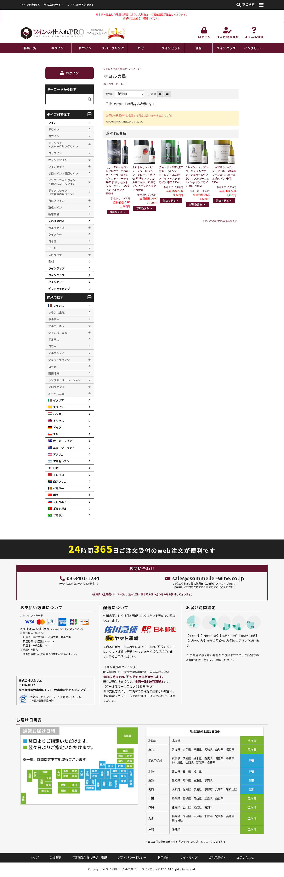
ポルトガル (60, 509)
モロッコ (58, 475)
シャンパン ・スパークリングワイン (63, 144)
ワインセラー (56, 282)
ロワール (53, 346)
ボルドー (53, 319)
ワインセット (171, 48)
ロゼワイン (55, 153)
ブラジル (58, 515)
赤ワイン (57, 48)
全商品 (106, 69)
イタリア (58, 400)
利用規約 (163, 857)
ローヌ (52, 366)
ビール (52, 248)
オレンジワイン (57, 160)
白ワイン (85, 48)
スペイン (136, 69)
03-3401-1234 (83, 578)
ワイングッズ (226, 48)
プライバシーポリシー (132, 857)
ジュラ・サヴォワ (59, 360)
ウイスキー (55, 234)
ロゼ (141, 48)
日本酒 (52, 241)
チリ (56, 434)
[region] (142, 48)
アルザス (53, 339)
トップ (34, 857)
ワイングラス (56, 275)
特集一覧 (30, 48)
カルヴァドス (56, 228)
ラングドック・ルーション (64, 380)
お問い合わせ (245, 857)
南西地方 (53, 373)
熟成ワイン (55, 207)
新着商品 (53, 214)
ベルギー (58, 488)
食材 (51, 261)
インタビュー (253, 48)
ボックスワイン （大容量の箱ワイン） (61, 192)
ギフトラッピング (59, 289)
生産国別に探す (120, 69)
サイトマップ (188, 857)
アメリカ (58, 454)
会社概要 (55, 857)
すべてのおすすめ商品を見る (221, 221)
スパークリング (113, 48)
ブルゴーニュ (56, 326)
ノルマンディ (56, 353)
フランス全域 (56, 312)
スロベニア (60, 502)
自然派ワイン (56, 201)
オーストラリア (62, 441)
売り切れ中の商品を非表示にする (132, 104)
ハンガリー (60, 414)
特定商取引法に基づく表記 (89, 857)
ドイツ (57, 427)
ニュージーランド (64, 448)
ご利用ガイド (217, 857)
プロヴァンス (56, 387)
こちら (134, 18)
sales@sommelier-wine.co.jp (208, 578)
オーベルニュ (56, 393)
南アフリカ (60, 481)
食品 (199, 48)
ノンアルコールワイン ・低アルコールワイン (61, 182)
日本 (56, 468)
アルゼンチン (61, 461)
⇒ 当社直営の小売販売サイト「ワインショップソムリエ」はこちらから (185, 841)
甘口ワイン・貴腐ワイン (63, 173)
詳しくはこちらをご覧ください (64, 629)
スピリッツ (55, 255)
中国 (56, 495)
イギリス (58, 421)
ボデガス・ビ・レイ (114, 84)
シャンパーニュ (57, 333)
